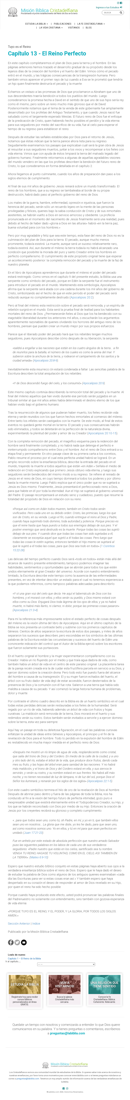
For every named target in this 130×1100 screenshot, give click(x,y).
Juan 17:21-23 (33, 832)
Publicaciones (62, 23)
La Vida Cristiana (50, 27)
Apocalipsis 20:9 (93, 383)
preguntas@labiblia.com (28, 1078)
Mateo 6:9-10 (38, 857)
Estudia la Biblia (35, 23)
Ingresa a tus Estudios (107, 7)
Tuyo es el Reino (19, 47)
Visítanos (74, 27)
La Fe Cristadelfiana (90, 23)
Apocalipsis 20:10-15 (102, 433)
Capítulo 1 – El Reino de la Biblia (24, 958)
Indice (36, 923)
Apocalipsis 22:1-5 (99, 781)
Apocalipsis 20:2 (82, 297)
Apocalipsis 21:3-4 (25, 610)
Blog (89, 27)
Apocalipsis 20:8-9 (45, 360)
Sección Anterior (19, 923)
